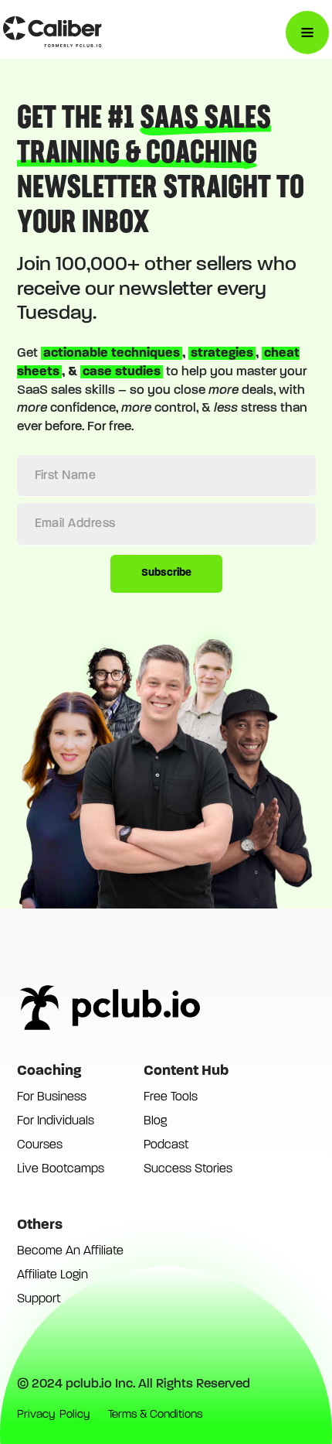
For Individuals (55, 1121)
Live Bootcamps (60, 1169)
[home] (52, 33)
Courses (40, 1145)
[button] (307, 32)
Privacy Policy (53, 1415)
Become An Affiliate (70, 1251)
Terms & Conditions (155, 1415)
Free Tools (171, 1097)
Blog (155, 1121)
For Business (51, 1097)
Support (38, 1299)
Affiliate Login (52, 1275)
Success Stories (188, 1169)
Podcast (166, 1145)
